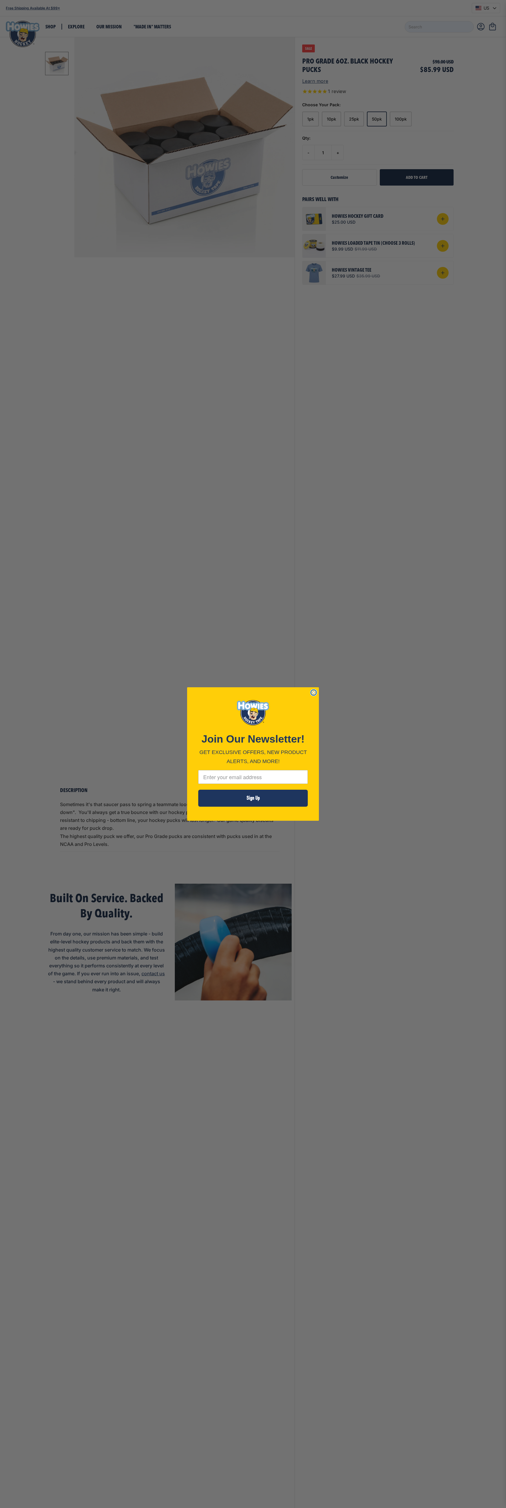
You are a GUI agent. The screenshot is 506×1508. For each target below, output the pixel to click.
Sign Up (253, 798)
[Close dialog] (314, 692)
